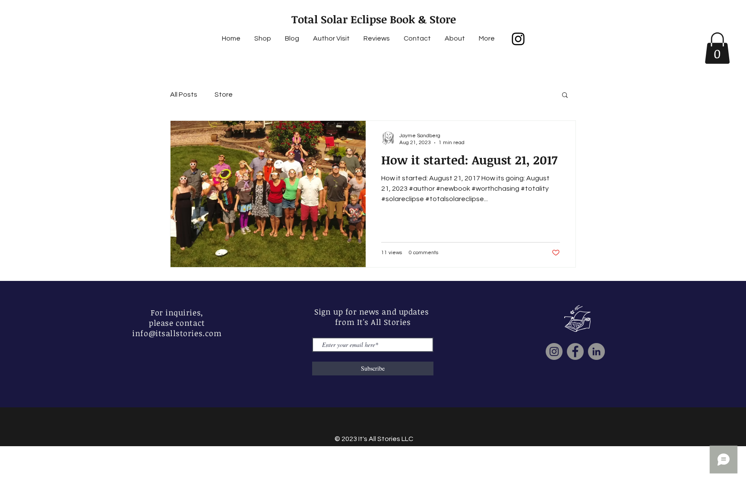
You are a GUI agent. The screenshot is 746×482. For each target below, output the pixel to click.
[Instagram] (518, 38)
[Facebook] (575, 351)
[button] (717, 48)
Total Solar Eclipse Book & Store (373, 19)
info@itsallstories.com (176, 333)
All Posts (183, 94)
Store (224, 94)
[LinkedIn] (596, 351)
